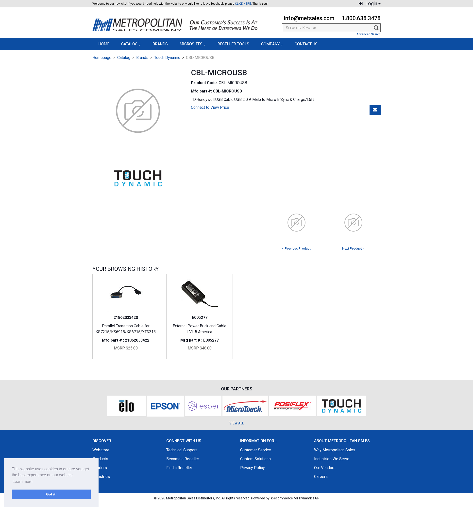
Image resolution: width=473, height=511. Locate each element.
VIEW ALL (236, 423)
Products (100, 458)
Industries (101, 476)
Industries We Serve (331, 458)
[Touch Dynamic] (341, 405)
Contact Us (306, 44)
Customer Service (255, 450)
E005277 (199, 317)
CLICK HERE (243, 3)
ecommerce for (297, 498)
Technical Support (181, 450)
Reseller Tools (233, 44)
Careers (321, 476)
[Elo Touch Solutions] (126, 405)
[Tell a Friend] (375, 110)
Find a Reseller (179, 467)
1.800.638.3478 (361, 18)
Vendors (99, 467)
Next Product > (353, 248)
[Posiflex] (292, 405)
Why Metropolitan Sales (334, 450)
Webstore (100, 450)
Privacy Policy (252, 467)
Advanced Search (368, 34)
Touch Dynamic (167, 57)
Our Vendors (325, 467)
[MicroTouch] (245, 405)
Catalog (129, 44)
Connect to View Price (210, 107)
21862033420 (126, 317)
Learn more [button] (23, 481)
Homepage (101, 57)
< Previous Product (296, 248)
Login (370, 3)
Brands (160, 44)
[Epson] (165, 405)
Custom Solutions (255, 458)
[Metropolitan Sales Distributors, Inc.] (174, 25)
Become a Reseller (182, 458)
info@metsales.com (309, 18)
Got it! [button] (51, 494)
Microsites (191, 44)
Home (103, 44)
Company (270, 44)
